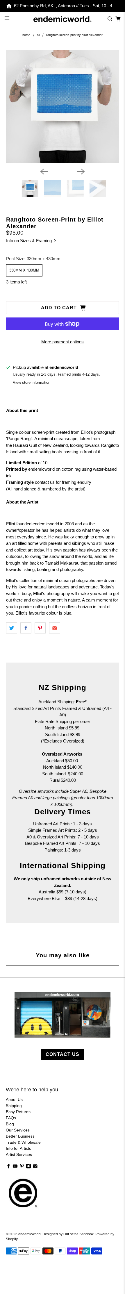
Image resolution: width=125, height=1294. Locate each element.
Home (26, 35)
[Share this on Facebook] (25, 627)
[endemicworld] (62, 19)
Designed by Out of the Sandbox (68, 1234)
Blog (10, 1124)
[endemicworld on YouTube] (15, 1167)
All (38, 35)
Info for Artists (18, 1148)
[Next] (80, 171)
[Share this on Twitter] (11, 627)
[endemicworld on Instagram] (28, 1167)
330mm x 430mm (24, 270)
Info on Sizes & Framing (29, 240)
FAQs (11, 1117)
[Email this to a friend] (54, 627)
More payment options (62, 341)
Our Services (18, 1130)
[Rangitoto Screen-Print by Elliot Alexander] (62, 106)
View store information (31, 382)
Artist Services (19, 1154)
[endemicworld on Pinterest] (21, 1167)
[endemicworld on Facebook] (8, 1167)
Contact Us (62, 1054)
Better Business (20, 1136)
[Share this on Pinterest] (40, 627)
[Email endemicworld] (35, 1167)
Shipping (14, 1105)
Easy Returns (18, 1111)
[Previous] (44, 171)
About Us (14, 1099)
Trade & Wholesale (23, 1142)
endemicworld (29, 1234)
